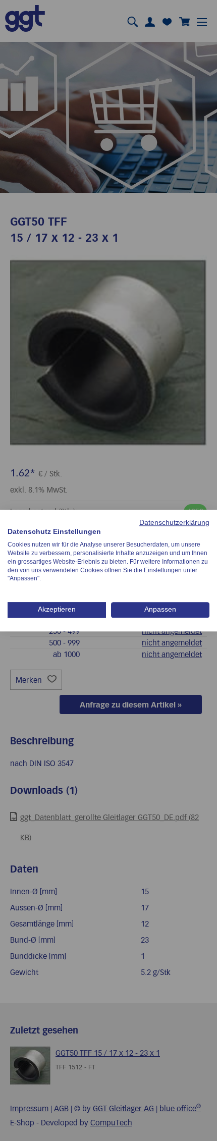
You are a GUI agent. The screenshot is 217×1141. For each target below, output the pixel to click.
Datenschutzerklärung (174, 522)
